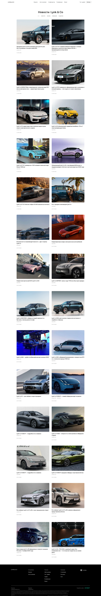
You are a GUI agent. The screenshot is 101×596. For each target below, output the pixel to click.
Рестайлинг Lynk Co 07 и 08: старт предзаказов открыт (33, 510)
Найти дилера (47, 572)
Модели (35, 2)
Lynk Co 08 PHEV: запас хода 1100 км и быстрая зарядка (68, 281)
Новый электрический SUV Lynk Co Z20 (28, 281)
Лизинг (65, 2)
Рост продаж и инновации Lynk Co (61, 204)
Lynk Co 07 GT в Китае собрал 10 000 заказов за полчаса (33, 204)
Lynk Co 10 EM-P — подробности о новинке (29, 433)
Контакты (63, 574)
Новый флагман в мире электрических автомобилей (67, 242)
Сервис (46, 576)
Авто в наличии (43, 2)
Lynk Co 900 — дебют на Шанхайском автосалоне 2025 (33, 357)
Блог (62, 576)
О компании (63, 572)
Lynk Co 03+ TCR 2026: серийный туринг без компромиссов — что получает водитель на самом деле (66, 550)
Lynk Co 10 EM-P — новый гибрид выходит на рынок (66, 396)
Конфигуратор (51, 2)
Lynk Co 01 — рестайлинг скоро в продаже (29, 396)
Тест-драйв (82, 2)
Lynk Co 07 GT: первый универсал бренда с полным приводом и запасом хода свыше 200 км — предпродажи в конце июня (66, 48)
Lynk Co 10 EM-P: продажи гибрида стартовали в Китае (67, 472)
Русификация (59, 2)
